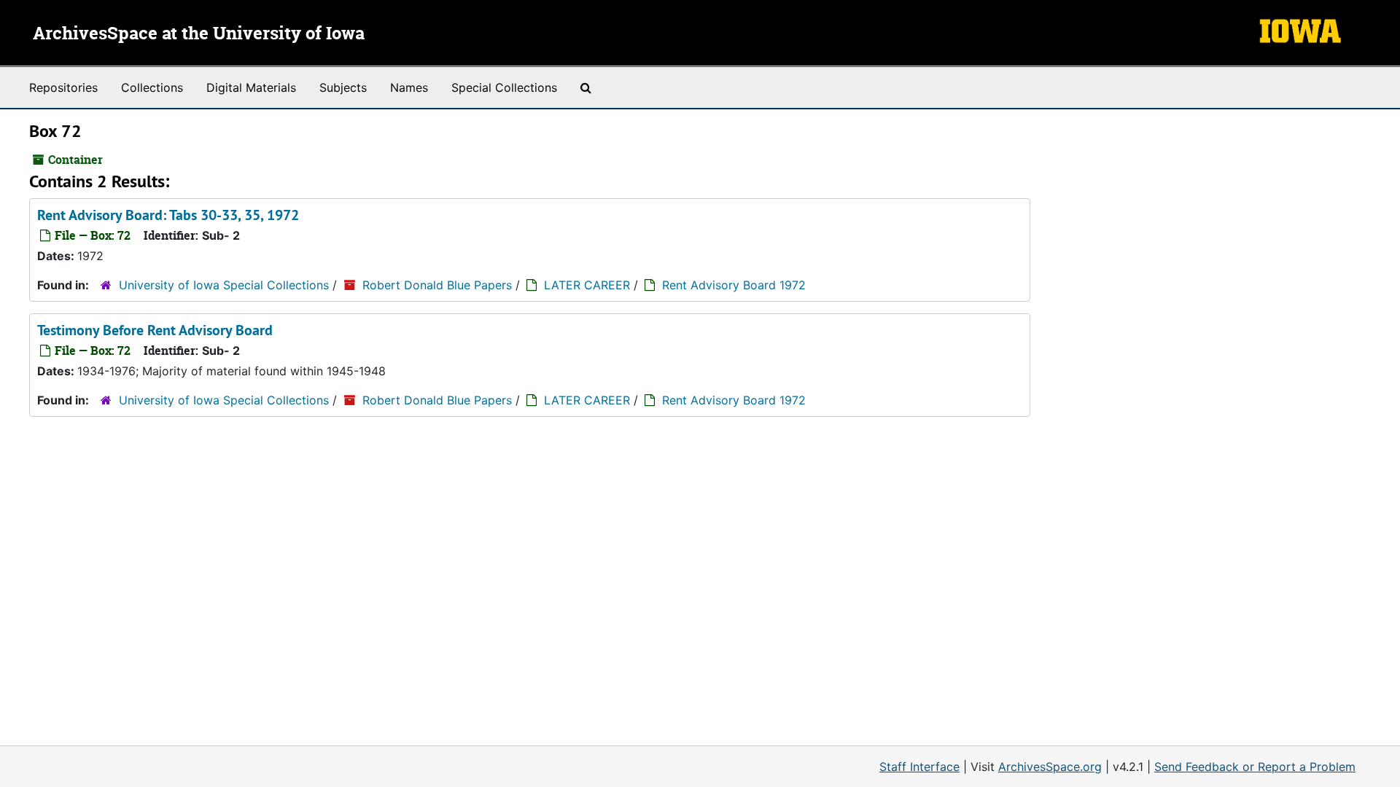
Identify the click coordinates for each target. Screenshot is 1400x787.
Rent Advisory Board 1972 (734, 285)
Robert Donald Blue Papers (437, 285)
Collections (152, 87)
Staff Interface (919, 766)
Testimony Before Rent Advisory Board (155, 330)
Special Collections (504, 87)
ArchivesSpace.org (1050, 766)
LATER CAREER (587, 285)
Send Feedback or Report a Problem (1255, 766)
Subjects (343, 87)
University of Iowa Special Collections (224, 285)
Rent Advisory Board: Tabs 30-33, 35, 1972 (168, 214)
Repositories (63, 87)
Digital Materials (251, 87)
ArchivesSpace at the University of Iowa (199, 34)
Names (409, 87)
